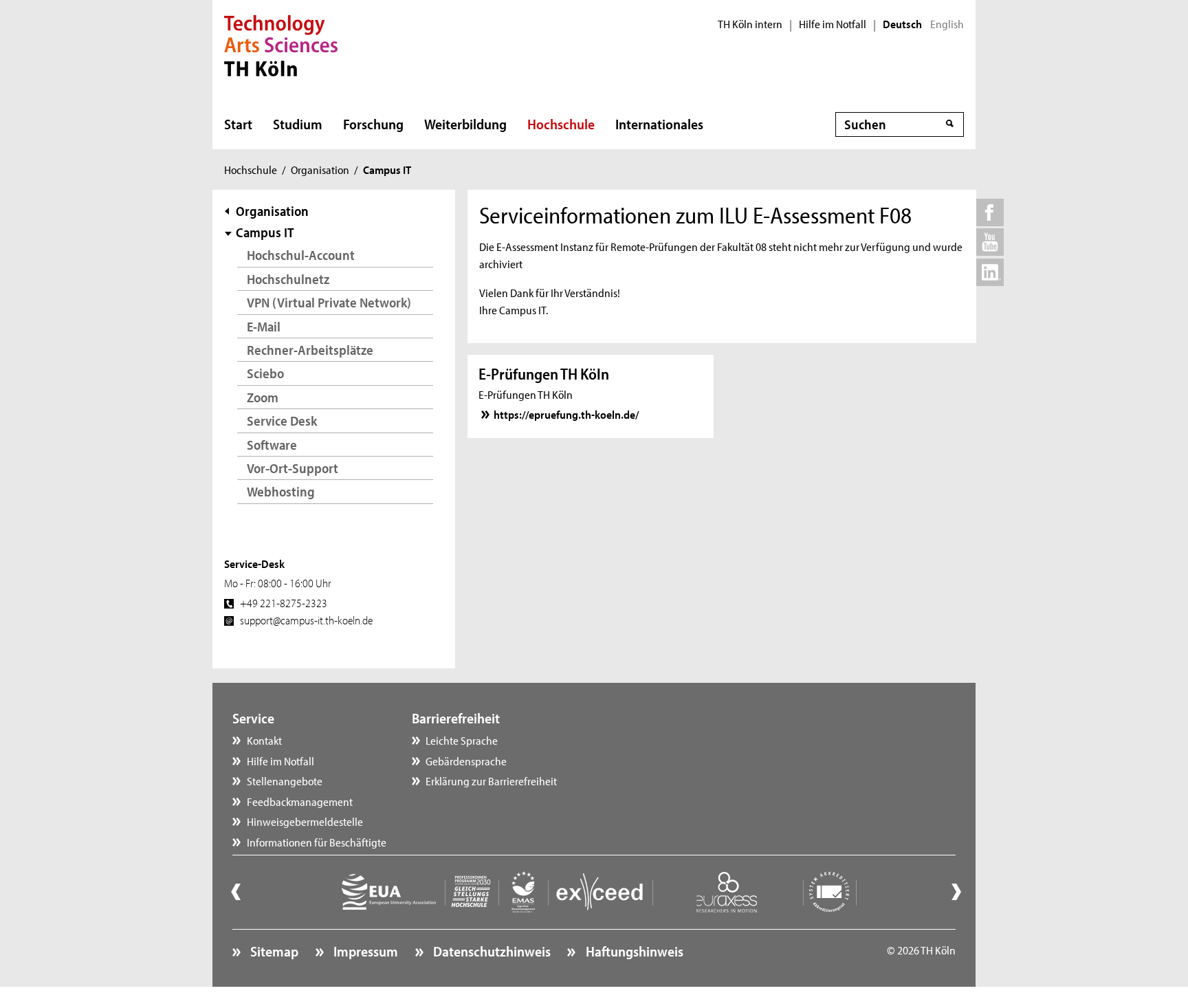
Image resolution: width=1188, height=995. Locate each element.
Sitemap (273, 951)
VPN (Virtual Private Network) (329, 302)
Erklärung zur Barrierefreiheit (491, 780)
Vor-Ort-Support (292, 468)
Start (238, 124)
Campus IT (265, 232)
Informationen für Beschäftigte (316, 841)
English (947, 24)
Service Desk (282, 420)
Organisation (320, 169)
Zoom (262, 397)
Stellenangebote (284, 780)
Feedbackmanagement (300, 801)
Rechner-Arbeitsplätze (310, 349)
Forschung (373, 124)
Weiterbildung (465, 124)
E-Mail (263, 326)
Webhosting (281, 491)
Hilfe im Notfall (832, 24)
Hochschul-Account (301, 254)
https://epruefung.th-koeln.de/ (566, 414)
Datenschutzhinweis (490, 951)
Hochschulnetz (288, 278)
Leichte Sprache (462, 739)
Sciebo (265, 373)
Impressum (364, 951)
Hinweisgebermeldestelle (305, 821)
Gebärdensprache (466, 760)
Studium (297, 124)
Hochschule (561, 124)
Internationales (659, 124)
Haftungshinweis (633, 951)
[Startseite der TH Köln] (281, 44)
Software (272, 444)
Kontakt (264, 739)
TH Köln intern (750, 24)
